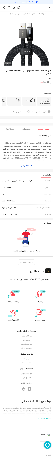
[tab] (43, 130)
